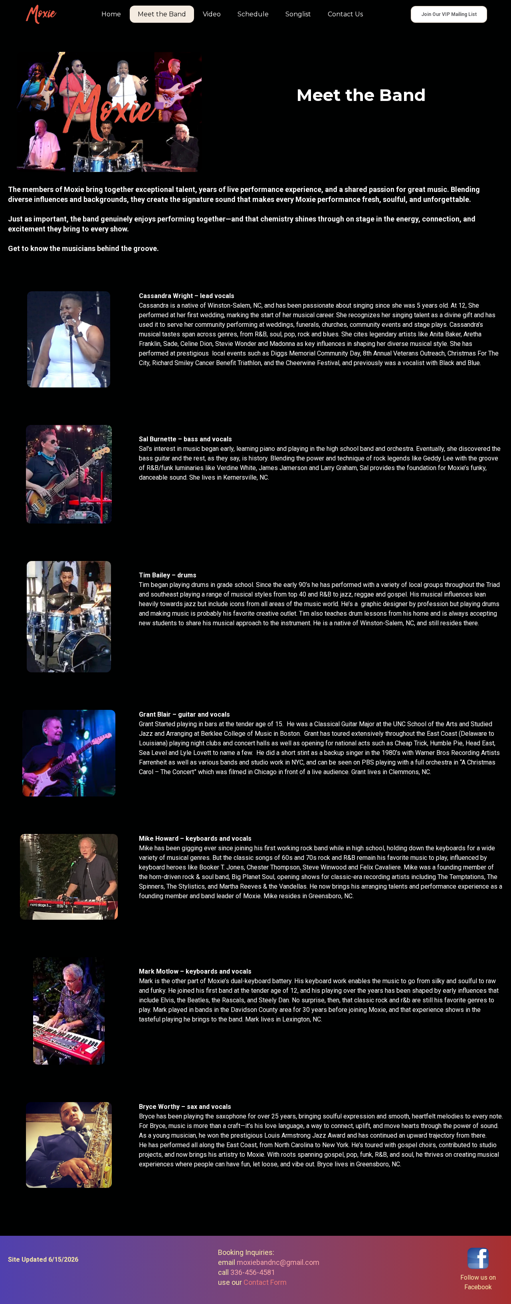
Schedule (253, 14)
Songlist (298, 14)
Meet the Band (162, 14)
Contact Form (265, 1282)
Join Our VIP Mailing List (449, 14)
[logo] (41, 14)
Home (111, 14)
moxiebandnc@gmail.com (278, 1262)
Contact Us (345, 14)
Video (212, 14)
